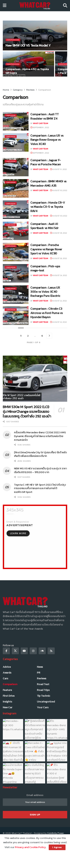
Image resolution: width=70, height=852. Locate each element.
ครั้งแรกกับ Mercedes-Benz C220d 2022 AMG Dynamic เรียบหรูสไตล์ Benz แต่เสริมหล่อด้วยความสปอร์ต (40, 436)
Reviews (30, 90)
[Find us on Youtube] (24, 650)
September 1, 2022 (40, 127)
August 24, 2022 (59, 275)
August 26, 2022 (59, 258)
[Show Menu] (4, 5)
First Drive (9, 696)
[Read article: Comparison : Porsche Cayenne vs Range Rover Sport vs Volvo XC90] (16, 252)
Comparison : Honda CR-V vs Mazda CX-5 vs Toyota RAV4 (47, 206)
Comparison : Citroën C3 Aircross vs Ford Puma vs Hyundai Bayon (46, 312)
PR (38, 673)
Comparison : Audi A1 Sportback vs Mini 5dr (44, 225)
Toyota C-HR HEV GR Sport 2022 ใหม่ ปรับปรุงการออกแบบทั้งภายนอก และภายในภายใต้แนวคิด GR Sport (40, 488)
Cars (5, 678)
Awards (7, 673)
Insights (7, 702)
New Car (7, 707)
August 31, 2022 (59, 169)
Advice (7, 667)
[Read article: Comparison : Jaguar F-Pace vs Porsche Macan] (16, 167)
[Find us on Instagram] (33, 650)
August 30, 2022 (59, 190)
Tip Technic (43, 696)
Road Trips (43, 690)
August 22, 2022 (59, 300)
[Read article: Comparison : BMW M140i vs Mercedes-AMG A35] (16, 188)
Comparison (13, 40)
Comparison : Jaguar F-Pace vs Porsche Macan (45, 162)
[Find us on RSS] (51, 650)
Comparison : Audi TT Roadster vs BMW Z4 (44, 116)
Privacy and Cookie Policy (30, 847)
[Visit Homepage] (34, 5)
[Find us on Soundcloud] (42, 650)
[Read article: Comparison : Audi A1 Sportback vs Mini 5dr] (16, 231)
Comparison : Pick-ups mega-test (45, 268)
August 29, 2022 (59, 233)
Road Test (43, 684)
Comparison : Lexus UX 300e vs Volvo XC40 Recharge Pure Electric (45, 291)
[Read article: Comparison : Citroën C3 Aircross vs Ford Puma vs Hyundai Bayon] (16, 315)
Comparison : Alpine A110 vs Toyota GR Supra (27, 71)
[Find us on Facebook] (6, 650)
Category (18, 90)
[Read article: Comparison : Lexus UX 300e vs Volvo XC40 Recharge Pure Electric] (16, 294)
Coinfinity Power (55, 833)
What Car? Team (40, 123)
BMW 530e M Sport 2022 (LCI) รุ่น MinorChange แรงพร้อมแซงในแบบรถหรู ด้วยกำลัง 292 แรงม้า (27, 411)
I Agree (57, 847)
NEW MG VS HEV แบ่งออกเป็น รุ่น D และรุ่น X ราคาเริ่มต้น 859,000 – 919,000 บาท (40, 470)
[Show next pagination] (49, 335)
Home (6, 90)
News (40, 667)
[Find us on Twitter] (15, 650)
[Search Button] (65, 5)
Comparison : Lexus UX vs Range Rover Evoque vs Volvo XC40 (46, 139)
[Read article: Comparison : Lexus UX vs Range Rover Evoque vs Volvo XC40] (16, 142)
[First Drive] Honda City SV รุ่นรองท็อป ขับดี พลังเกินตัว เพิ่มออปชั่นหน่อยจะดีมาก (40, 454)
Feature (7, 690)
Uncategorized (46, 702)
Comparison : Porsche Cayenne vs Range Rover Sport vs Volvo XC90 (46, 249)
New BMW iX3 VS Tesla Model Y (28, 45)
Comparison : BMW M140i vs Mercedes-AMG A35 (48, 183)
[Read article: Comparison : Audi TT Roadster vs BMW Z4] (16, 121)
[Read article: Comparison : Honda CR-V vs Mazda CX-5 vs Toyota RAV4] (16, 209)
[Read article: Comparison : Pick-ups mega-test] (16, 273)
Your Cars (43, 707)
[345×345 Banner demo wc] (35, 537)
